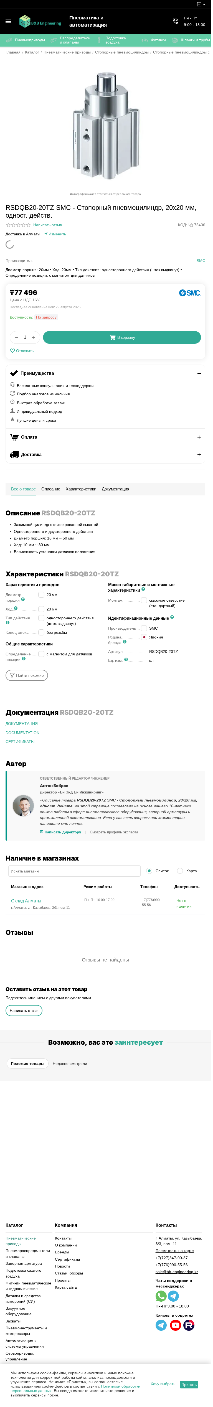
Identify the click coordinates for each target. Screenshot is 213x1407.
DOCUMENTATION (22, 733)
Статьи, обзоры (69, 1273)
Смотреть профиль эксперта (114, 832)
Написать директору (62, 832)
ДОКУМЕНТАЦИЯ (22, 723)
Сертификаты (67, 1259)
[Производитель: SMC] (190, 292)
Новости (62, 1266)
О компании (66, 1245)
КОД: (182, 225)
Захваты (13, 1321)
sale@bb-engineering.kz (177, 1271)
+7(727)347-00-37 (172, 1258)
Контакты (63, 1238)
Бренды (62, 1252)
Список (161, 871)
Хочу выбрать (163, 1383)
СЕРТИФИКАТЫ (20, 741)
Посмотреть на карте (175, 1250)
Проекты (62, 1280)
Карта (191, 871)
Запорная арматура (24, 1263)
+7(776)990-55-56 (172, 1265)
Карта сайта (66, 1287)
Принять (189, 1384)
